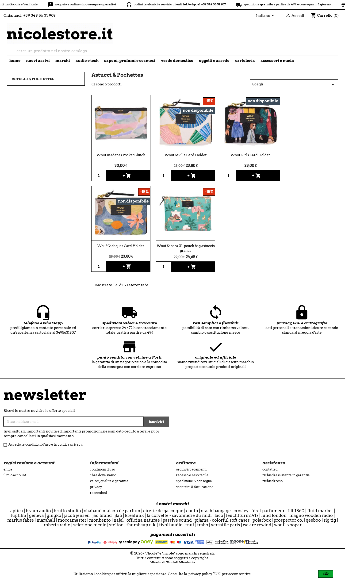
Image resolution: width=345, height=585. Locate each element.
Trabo (202, 524)
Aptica (16, 510)
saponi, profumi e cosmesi (129, 60)
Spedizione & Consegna (194, 481)
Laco (219, 515)
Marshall (46, 520)
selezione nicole (89, 524)
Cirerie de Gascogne (163, 510)
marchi (62, 60)
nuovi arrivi (38, 60)
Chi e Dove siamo (103, 475)
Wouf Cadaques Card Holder (120, 246)
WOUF (279, 524)
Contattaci (270, 469)
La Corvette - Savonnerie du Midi (179, 515)
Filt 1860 (296, 510)
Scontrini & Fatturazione (194, 487)
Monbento (100, 520)
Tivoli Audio (171, 524)
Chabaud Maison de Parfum (112, 510)
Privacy (96, 487)
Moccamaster (72, 520)
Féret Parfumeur (268, 510)
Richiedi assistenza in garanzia (286, 475)
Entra (8, 469)
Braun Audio (38, 510)
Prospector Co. (288, 520)
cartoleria (245, 60)
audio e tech (87, 60)
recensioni (98, 493)
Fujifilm (18, 515)
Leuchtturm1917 (242, 515)
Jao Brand (102, 515)
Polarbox (262, 520)
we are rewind (257, 524)
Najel (119, 520)
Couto (192, 510)
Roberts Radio (57, 524)
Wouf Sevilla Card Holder (186, 155)
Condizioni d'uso (102, 469)
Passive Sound (177, 520)
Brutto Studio (67, 510)
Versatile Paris (225, 524)
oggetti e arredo (214, 60)
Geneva (36, 515)
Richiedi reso (272, 481)
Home (14, 60)
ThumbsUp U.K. (141, 524)
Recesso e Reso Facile (192, 475)
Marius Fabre (20, 520)
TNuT (189, 524)
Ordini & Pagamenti (191, 469)
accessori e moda (277, 60)
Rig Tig (330, 520)
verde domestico (177, 60)
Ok (325, 574)
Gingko (54, 515)
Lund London (274, 515)
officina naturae (143, 520)
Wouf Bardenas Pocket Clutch (121, 155)
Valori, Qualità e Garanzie (109, 481)
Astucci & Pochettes (33, 79)
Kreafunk (134, 515)
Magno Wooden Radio (311, 515)
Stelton (116, 524)
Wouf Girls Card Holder (250, 155)
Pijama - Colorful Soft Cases (222, 520)
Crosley (241, 510)
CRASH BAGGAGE (216, 510)
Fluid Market (320, 510)
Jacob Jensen (77, 515)
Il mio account (15, 475)
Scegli (294, 85)
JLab (118, 515)
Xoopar (294, 524)
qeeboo (313, 520)
